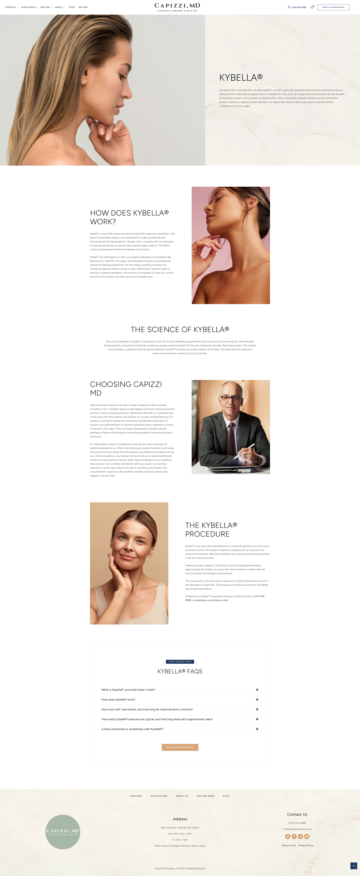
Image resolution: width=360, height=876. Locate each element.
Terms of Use (289, 845)
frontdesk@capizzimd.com (297, 829)
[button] (17, 7)
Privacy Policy (306, 845)
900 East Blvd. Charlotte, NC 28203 (180, 827)
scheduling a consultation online (211, 600)
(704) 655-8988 (297, 823)
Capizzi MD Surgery (165, 868)
